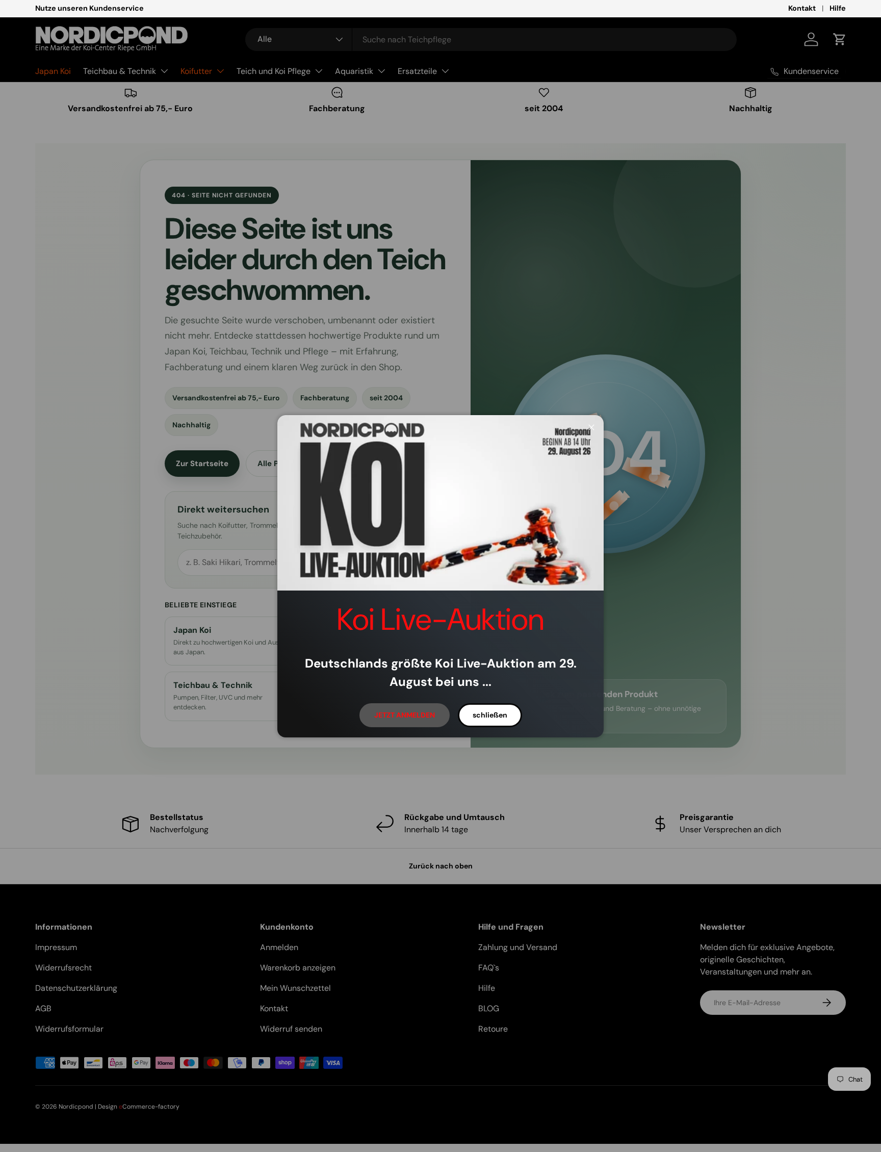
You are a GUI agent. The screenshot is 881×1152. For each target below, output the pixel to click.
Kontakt (802, 8)
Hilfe (838, 8)
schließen (490, 715)
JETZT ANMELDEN (404, 715)
